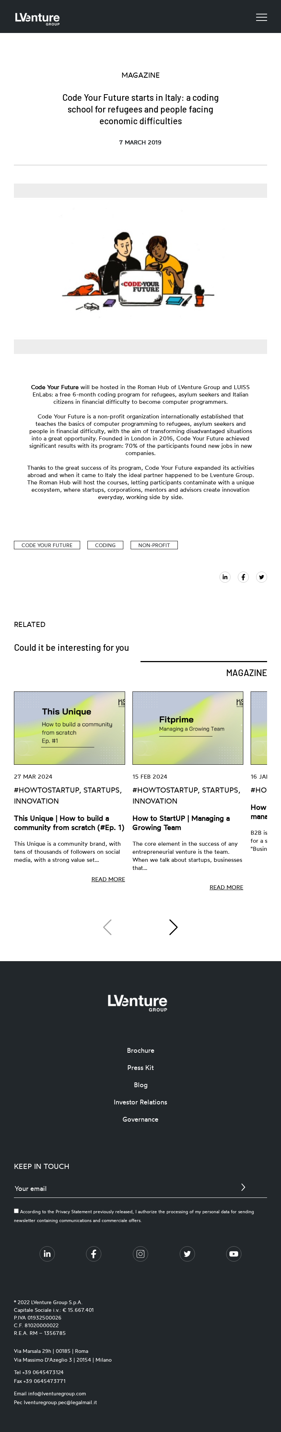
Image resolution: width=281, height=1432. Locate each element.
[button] (174, 927)
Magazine (246, 672)
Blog (140, 1085)
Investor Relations (140, 1102)
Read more (108, 879)
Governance (140, 1119)
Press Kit (140, 1067)
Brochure (140, 1050)
